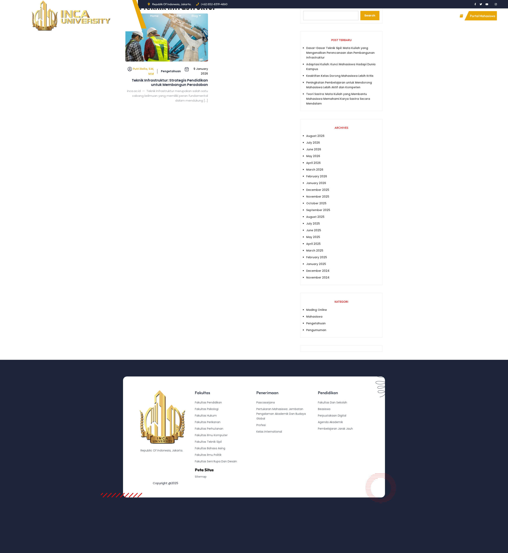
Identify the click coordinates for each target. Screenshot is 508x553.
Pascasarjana (265, 402)
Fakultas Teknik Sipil (208, 442)
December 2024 (317, 271)
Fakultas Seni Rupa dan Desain (216, 461)
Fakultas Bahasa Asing (210, 448)
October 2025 (316, 203)
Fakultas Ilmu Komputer (211, 435)
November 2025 (317, 197)
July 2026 (313, 143)
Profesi (261, 425)
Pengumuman (316, 330)
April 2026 (313, 163)
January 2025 (316, 264)
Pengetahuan (171, 71)
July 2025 (313, 224)
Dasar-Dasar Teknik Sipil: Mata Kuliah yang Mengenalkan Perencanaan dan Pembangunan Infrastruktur (340, 53)
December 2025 (317, 190)
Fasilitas (217, 16)
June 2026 (313, 149)
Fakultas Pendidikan (208, 402)
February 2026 (316, 176)
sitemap (201, 477)
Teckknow (325, 448)
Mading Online (316, 310)
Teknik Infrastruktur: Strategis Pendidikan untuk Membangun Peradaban (170, 82)
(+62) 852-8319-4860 (214, 4)
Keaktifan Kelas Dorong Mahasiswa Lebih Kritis (339, 76)
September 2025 (318, 210)
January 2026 (316, 183)
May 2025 (313, 237)
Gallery (241, 16)
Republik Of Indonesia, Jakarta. (171, 4)
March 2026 (314, 170)
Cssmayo (324, 442)
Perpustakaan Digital (332, 416)
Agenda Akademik (330, 422)
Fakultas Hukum (206, 416)
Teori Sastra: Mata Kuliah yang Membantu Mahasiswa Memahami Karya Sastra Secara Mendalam (338, 99)
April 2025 (313, 244)
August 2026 (315, 136)
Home (154, 16)
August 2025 (315, 217)
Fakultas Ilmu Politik (208, 455)
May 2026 (313, 156)
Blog (194, 16)
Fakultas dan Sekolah (332, 402)
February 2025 (316, 257)
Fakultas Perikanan (207, 422)
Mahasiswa (314, 317)
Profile (173, 16)
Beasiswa (324, 409)
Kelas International (269, 432)
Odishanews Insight (331, 435)
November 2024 (317, 277)
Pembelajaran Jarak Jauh (335, 429)
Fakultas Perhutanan (209, 429)
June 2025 (313, 230)
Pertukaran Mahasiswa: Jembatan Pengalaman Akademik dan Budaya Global (281, 414)
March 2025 (314, 250)
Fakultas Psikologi (206, 409)
